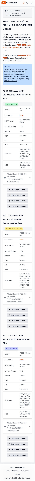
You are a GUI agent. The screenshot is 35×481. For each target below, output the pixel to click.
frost (21, 115)
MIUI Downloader (10, 81)
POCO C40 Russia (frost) (14, 70)
